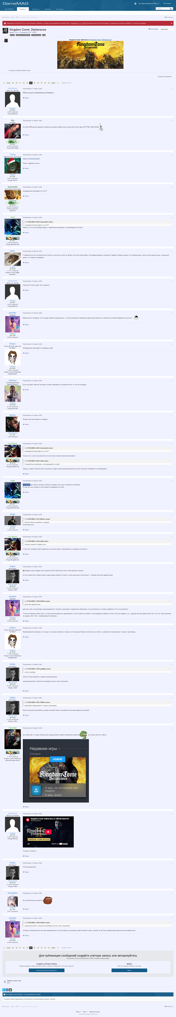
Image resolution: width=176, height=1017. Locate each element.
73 (27, 83)
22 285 (13, 405)
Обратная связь (94, 1012)
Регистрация (167, 3)
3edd (41, 461)
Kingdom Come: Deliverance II (100, 40)
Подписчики (164, 29)
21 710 (13, 755)
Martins (42, 519)
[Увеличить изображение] (56, 771)
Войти (129, 970)
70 (16, 83)
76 (38, 83)
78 (45, 83)
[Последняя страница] (58, 83)
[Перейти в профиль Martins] (13, 424)
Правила (48, 9)
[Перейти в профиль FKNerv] (13, 357)
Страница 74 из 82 (66, 83)
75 (34, 83)
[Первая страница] (3, 83)
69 (13, 83)
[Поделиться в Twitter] (3, 989)
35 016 (13, 205)
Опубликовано (32, 89)
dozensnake (44, 222)
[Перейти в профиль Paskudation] (13, 901)
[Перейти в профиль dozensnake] (12, 194)
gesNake (43, 669)
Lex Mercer (26, 485)
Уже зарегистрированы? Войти (148, 3)
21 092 (13, 335)
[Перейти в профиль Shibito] (12, 576)
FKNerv (42, 702)
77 (41, 83)
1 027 (13, 528)
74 (30, 83)
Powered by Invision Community (88, 1014)
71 (20, 83)
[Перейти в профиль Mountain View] (6, 40)
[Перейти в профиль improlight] (12, 739)
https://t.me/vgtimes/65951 (31, 159)
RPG (34, 32)
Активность (35, 9)
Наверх (26, 98)
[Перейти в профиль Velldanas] (12, 394)
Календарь (59, 9)
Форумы (22, 9)
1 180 (13, 435)
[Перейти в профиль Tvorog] (12, 166)
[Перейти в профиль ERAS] (12, 520)
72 (23, 83)
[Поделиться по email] (10, 989)
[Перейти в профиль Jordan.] (5, 30)
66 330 (13, 586)
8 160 (13, 144)
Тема (84, 1012)
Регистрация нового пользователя (47, 970)
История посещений (165, 76)
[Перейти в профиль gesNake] (12, 324)
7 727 (13, 241)
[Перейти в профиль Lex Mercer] (12, 451)
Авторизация (154, 29)
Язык (78, 1012)
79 (48, 83)
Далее (53, 83)
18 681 (13, 368)
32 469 (13, 463)
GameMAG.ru (9, 9)
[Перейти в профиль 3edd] (12, 227)
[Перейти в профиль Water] (12, 259)
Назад (8, 83)
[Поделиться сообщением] (171, 89)
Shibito (42, 601)
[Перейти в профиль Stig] (12, 131)
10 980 (13, 269)
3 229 (13, 176)
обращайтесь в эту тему (78, 23)
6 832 (13, 110)
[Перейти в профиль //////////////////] (12, 99)
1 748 (13, 909)
